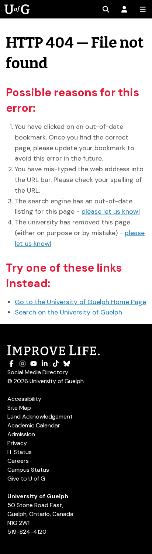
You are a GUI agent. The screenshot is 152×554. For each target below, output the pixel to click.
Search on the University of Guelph (68, 312)
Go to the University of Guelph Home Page (80, 301)
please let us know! (111, 211)
